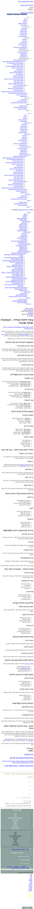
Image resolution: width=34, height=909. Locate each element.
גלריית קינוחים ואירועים (21, 94)
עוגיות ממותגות (23, 55)
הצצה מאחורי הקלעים (30, 895)
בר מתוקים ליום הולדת (18, 90)
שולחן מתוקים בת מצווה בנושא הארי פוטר (14, 66)
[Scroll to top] (32, 899)
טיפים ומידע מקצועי (22, 23)
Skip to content (22, 1)
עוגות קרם (24, 41)
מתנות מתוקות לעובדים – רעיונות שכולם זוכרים (19, 766)
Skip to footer (29, 1)
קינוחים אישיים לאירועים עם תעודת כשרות (17, 93)
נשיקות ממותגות (23, 56)
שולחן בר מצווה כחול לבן (18, 64)
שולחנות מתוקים (29, 663)
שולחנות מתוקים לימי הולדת (20, 85)
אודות (25, 18)
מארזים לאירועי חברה (22, 52)
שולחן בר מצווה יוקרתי (18, 82)
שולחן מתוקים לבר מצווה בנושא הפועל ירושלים (13, 61)
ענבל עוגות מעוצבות (23, 334)
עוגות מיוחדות (26, 37)
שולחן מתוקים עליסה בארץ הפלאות (15, 88)
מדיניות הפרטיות (13, 803)
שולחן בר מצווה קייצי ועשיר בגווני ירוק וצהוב (13, 79)
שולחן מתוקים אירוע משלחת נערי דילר (15, 63)
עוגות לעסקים (24, 99)
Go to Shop (30, 315)
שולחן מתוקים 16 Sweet (18, 87)
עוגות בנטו (24, 39)
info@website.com (28, 309)
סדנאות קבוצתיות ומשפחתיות (20, 107)
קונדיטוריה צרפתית (22, 44)
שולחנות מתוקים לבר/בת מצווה (20, 60)
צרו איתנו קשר (21, 739)
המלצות (25, 20)
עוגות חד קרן (24, 45)
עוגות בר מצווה (23, 30)
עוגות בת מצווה (23, 31)
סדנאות (27, 104)
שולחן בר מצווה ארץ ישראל (17, 68)
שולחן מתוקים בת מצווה (18, 75)
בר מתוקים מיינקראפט (18, 71)
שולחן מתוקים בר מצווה (18, 77)
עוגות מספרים (24, 42)
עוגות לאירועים (26, 26)
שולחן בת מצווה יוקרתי (18, 80)
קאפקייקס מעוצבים (22, 36)
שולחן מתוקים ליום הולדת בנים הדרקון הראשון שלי (12, 91)
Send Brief (30, 312)
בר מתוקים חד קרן (19, 74)
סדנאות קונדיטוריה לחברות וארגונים (19, 102)
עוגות (15, 816)
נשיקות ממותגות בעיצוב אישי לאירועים (21, 758)
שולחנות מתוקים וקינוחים (24, 58)
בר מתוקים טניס (20, 69)
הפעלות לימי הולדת (22, 109)
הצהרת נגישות (15, 828)
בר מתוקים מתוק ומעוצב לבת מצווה (15, 83)
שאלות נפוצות (24, 25)
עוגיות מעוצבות (23, 53)
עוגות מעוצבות (23, 34)
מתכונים (25, 22)
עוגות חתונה (24, 28)
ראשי (28, 17)
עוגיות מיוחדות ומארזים (24, 50)
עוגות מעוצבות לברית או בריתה (20, 47)
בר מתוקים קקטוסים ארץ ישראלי (16, 72)
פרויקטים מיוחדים (23, 49)
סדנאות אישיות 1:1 (22, 106)
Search (31, 7)
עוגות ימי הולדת (23, 33)
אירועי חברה (26, 98)
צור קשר (27, 110)
